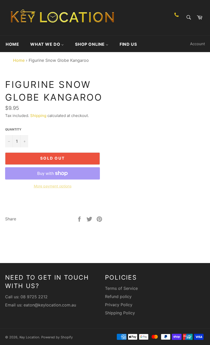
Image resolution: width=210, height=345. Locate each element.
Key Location (29, 337)
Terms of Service (121, 288)
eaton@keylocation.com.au (50, 304)
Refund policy (118, 296)
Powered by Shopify (57, 337)
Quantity (13, 129)
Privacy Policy (118, 304)
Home (17, 60)
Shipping (38, 115)
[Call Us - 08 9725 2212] (177, 17)
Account (197, 43)
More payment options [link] (52, 186)
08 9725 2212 (34, 296)
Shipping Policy (120, 312)
